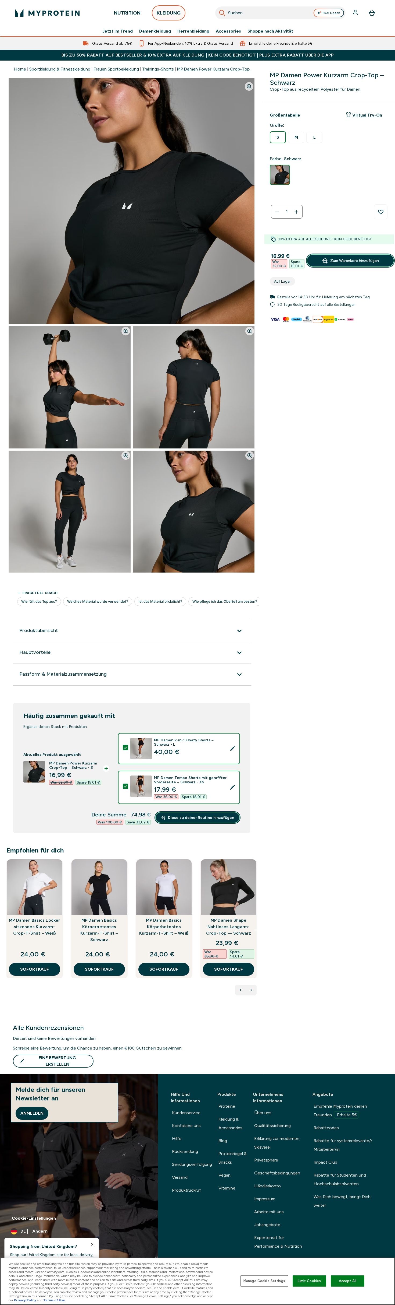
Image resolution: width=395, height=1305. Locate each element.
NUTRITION (127, 13)
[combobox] (280, 12)
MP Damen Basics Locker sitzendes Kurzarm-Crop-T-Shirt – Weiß (34, 926)
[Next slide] (255, 930)
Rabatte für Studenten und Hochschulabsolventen (340, 1179)
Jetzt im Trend (117, 31)
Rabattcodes (326, 1127)
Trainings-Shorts (158, 69)
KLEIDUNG (169, 13)
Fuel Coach (331, 13)
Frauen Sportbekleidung (116, 69)
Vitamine (226, 1188)
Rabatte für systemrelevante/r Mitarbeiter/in (343, 1145)
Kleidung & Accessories (230, 1123)
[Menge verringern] (277, 211)
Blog (222, 1140)
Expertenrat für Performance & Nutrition (278, 1241)
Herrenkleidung (193, 31)
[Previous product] (240, 990)
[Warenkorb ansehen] (372, 13)
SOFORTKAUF (34, 969)
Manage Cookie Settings (264, 1281)
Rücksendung (185, 1151)
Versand (180, 1177)
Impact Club (325, 1162)
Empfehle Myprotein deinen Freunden (340, 1110)
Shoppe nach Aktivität (270, 31)
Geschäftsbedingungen (277, 1173)
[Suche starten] (222, 12)
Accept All (347, 1281)
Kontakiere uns (186, 1125)
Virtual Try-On (367, 115)
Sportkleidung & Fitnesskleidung (59, 69)
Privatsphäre (266, 1160)
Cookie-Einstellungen (34, 1218)
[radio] (278, 137)
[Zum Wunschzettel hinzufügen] (380, 211)
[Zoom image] (249, 86)
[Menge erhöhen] (296, 211)
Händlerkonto (267, 1186)
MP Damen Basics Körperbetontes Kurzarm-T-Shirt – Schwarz (99, 930)
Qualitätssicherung (272, 1125)
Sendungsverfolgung (192, 1164)
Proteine (226, 1106)
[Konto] (356, 13)
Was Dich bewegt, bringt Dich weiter (342, 1201)
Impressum (264, 1199)
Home (20, 69)
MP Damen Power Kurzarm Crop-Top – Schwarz (224, 69)
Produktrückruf (186, 1190)
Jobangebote (267, 1224)
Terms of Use (54, 1300)
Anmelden (32, 1113)
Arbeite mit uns (269, 1211)
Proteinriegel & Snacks (232, 1157)
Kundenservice (186, 1112)
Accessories (228, 31)
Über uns (262, 1112)
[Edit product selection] (232, 748)
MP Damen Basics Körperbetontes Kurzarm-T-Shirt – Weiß (164, 926)
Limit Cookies (309, 1281)
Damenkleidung (155, 31)
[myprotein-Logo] (47, 13)
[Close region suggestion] (92, 1244)
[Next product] (251, 990)
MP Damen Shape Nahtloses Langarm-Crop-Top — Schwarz (228, 926)
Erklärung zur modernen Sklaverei (276, 1142)
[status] (286, 211)
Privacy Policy (25, 1300)
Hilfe (176, 1138)
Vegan (224, 1175)
